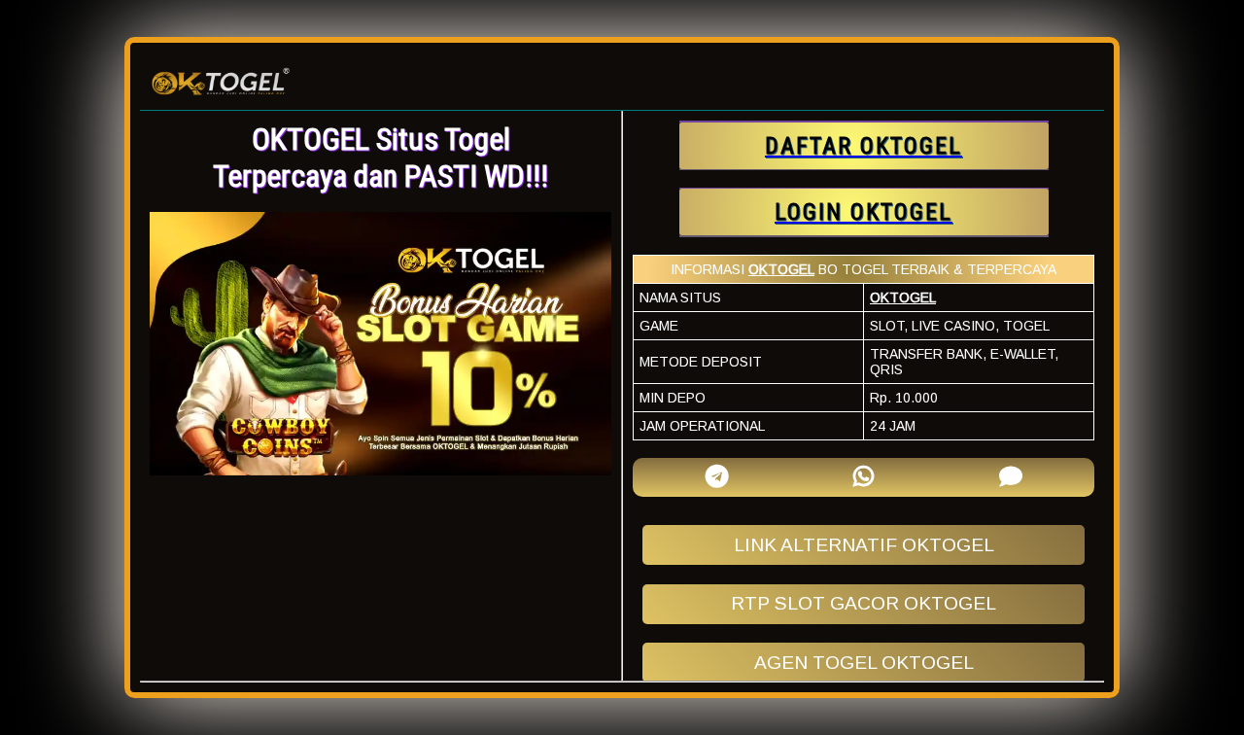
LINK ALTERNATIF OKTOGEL (864, 545)
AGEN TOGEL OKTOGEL (864, 662)
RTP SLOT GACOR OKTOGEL (863, 603)
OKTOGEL (781, 269)
